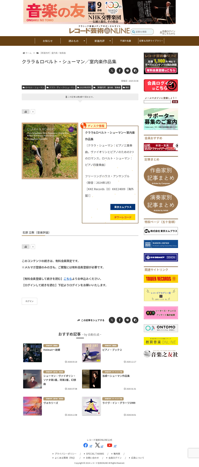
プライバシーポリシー (65, 453)
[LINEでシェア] (127, 71)
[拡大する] (74, 126)
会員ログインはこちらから (168, 32)
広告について (137, 457)
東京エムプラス (123, 207)
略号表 (117, 453)
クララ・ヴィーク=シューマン (62, 87)
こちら (68, 279)
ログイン (29, 301)
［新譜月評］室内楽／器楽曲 (108, 87)
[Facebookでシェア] (120, 71)
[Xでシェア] (112, 71)
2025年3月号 (85, 87)
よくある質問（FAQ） (65, 457)
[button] (133, 32)
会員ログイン (115, 457)
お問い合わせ (92, 457)
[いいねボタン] (26, 111)
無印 (127, 87)
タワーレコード (123, 217)
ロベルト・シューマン (34, 87)
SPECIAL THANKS (95, 453)
